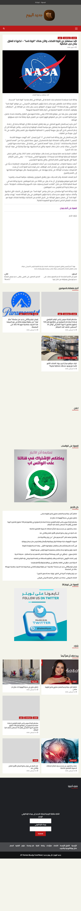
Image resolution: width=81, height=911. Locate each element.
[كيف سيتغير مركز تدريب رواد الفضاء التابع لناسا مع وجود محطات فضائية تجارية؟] (60, 348)
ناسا (35, 268)
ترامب (59, 268)
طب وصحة (73, 760)
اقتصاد (35, 760)
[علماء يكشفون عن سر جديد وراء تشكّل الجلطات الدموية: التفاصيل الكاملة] (60, 750)
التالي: (22, 277)
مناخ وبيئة (34, 682)
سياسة (47, 268)
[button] (76, 28)
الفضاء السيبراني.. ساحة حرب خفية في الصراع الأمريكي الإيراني (57, 577)
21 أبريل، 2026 (71, 47)
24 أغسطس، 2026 (70, 330)
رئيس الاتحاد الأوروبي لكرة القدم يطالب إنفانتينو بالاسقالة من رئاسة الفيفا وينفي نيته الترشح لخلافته (45, 558)
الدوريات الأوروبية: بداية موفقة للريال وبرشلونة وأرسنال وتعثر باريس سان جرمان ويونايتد (49, 541)
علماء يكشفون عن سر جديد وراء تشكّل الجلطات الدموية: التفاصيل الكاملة (53, 529)
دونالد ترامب (53, 268)
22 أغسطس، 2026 (70, 368)
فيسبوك (43, 2)
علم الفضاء (67, 38)
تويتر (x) (37, 2)
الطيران (71, 268)
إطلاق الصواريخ (59, 266)
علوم (60, 38)
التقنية (37, 266)
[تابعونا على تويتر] (40, 475)
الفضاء (74, 38)
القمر (62, 268)
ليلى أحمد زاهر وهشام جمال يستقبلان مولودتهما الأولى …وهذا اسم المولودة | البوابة (49, 545)
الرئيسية (74, 845)
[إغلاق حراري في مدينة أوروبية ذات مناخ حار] (21, 671)
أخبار (70, 266)
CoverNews (38, 855)
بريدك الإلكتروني (40, 824)
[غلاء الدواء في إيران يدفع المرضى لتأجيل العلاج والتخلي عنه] (21, 750)
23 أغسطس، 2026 (31, 330)
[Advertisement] (40, 241)
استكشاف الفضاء (49, 266)
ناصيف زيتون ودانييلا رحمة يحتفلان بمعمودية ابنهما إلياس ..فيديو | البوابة (54, 550)
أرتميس (66, 266)
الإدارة (41, 266)
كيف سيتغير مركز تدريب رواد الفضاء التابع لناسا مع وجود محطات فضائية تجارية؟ (62, 365)
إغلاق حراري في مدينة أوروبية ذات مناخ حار (63, 518)
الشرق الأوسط (65, 845)
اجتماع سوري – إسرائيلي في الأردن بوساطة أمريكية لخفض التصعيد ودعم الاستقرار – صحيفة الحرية (46, 554)
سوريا (74, 682)
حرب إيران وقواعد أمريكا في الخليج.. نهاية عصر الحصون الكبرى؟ (57, 573)
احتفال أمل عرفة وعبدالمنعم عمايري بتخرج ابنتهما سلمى (58, 513)
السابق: (60, 277)
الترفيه (17, 845)
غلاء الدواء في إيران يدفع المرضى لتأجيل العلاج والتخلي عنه (58, 533)
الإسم (40, 816)
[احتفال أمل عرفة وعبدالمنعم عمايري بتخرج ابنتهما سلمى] (60, 671)
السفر (12, 845)
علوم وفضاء (41, 268)
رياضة (43, 845)
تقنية (37, 845)
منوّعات (68, 682)
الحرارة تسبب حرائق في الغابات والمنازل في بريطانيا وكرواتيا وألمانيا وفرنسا (54, 562)
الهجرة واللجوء (65, 848)
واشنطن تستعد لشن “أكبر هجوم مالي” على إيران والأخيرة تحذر (57, 537)
